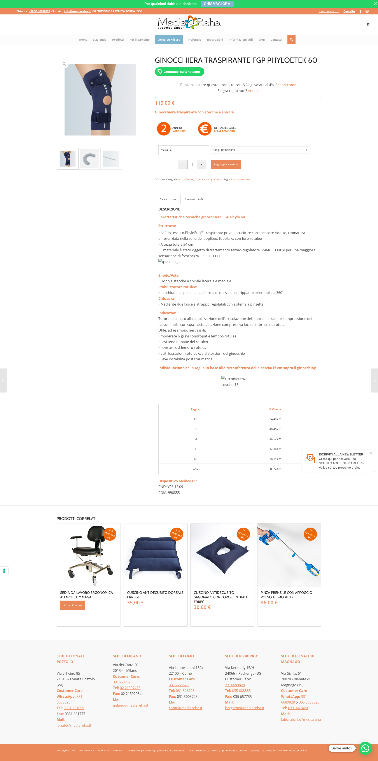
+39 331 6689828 (39, 11)
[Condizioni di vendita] (235, 750)
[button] (365, 748)
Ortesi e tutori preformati (209, 179)
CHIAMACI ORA (217, 4)
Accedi (253, 90)
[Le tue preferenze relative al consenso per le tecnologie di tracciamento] (4, 571)
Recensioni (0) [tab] (194, 199)
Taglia (166, 150)
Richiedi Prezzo (72, 605)
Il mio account (328, 11)
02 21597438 (130, 687)
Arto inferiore (185, 179)
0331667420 (298, 707)
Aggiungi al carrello (226, 164)
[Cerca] (292, 39)
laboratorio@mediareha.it (302, 719)
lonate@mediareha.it (74, 725)
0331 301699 (74, 707)
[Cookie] (267, 750)
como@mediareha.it (185, 707)
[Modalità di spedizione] (171, 750)
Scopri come (286, 84)
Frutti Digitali (300, 750)
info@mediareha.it (77, 11)
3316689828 (123, 682)
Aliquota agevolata (239, 179)
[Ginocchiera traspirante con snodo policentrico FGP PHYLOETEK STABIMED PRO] (374, 380)
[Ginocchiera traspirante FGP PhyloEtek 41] (3, 380)
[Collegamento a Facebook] (360, 11)
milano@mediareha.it (130, 705)
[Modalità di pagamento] (141, 750)
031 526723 (185, 690)
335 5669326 (309, 702)
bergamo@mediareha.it (244, 707)
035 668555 (241, 690)
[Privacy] (255, 750)
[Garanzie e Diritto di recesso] (203, 750)
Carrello (349, 11)
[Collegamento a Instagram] (367, 11)
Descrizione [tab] (167, 199)
